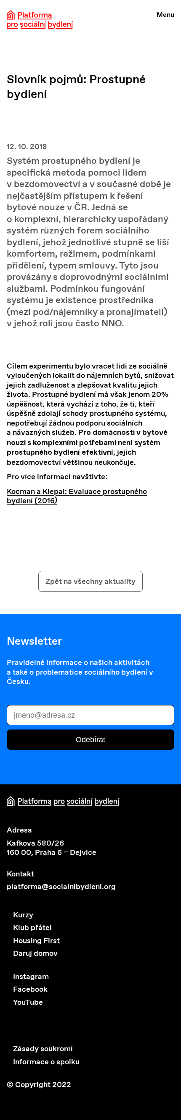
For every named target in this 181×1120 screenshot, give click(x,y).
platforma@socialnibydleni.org (61, 886)
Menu (165, 14)
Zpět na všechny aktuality (90, 581)
